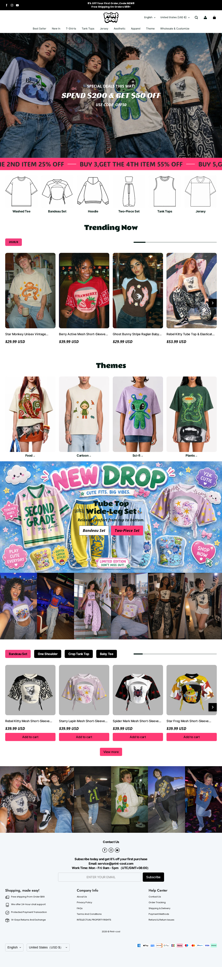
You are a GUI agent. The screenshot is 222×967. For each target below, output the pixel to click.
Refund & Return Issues (161, 919)
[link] (71, 29)
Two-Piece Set (127, 530)
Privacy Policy (84, 902)
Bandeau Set (94, 530)
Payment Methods (159, 914)
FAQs (80, 908)
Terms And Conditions (89, 914)
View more (111, 752)
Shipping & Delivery (159, 908)
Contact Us (155, 896)
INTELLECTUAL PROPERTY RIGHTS (94, 919)
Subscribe (153, 877)
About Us (82, 896)
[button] (196, 17)
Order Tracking (157, 902)
